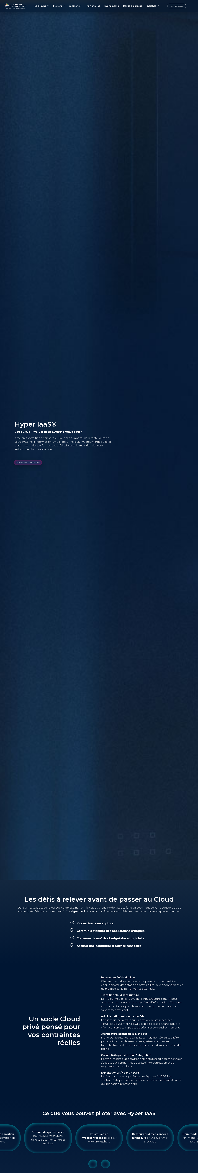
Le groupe (40, 6)
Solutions (74, 6)
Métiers (57, 6)
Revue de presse (132, 6)
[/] (15, 6)
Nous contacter (176, 6)
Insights (151, 6)
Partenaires (93, 6)
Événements (111, 6)
